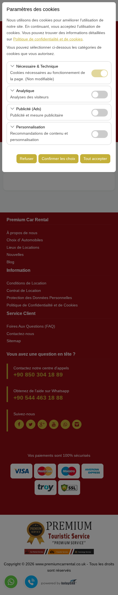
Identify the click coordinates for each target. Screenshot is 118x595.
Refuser (26, 158)
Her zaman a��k (99, 73)
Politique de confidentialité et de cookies (48, 39)
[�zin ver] (99, 93)
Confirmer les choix (58, 158)
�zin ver (99, 94)
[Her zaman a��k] (99, 72)
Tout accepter (95, 158)
